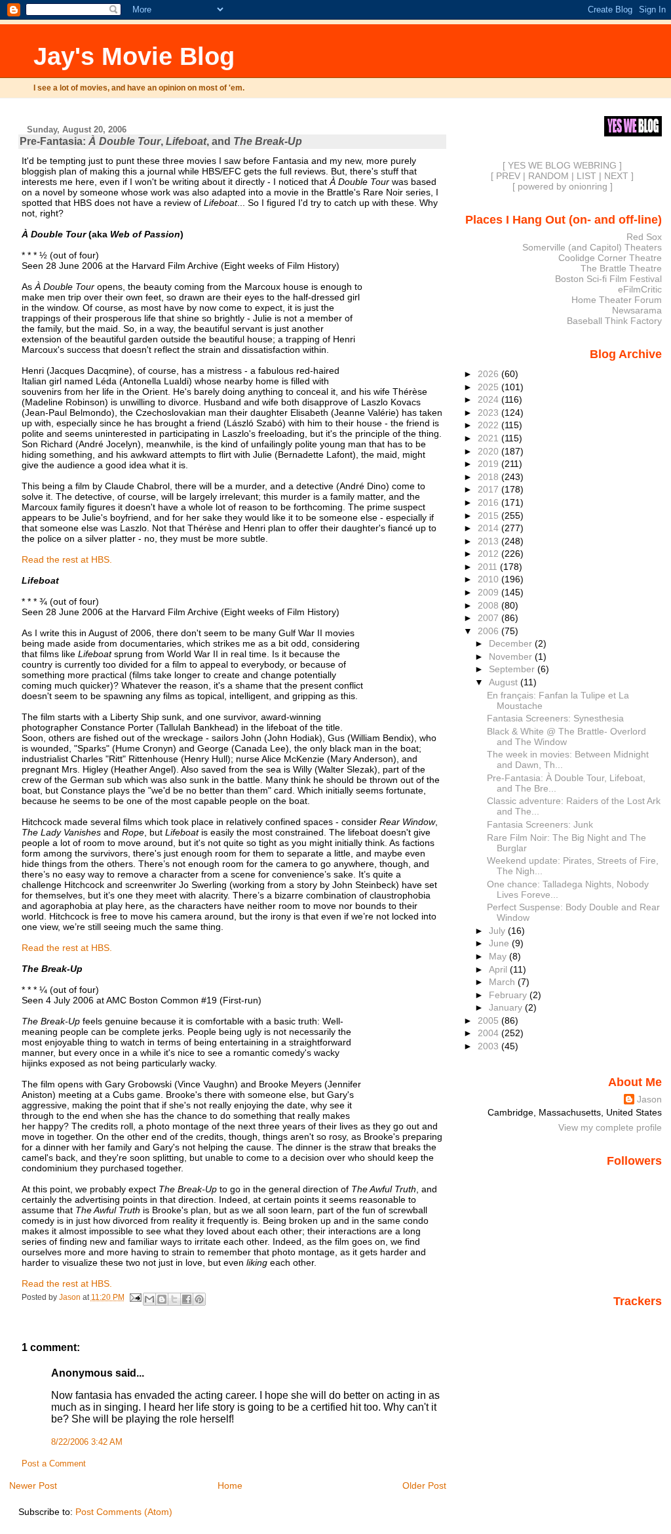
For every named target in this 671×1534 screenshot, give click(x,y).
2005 (489, 1020)
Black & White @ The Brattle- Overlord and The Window (566, 736)
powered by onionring (562, 186)
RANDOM (548, 176)
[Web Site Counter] (639, 1319)
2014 (489, 528)
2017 (489, 489)
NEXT (616, 176)
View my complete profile (610, 1127)
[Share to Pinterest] (199, 1299)
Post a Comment (54, 1463)
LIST (586, 176)
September (513, 669)
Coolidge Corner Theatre (610, 257)
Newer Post (33, 1485)
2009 (489, 592)
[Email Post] (135, 1297)
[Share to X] (174, 1299)
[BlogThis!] (161, 1299)
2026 (489, 374)
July (498, 930)
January (507, 1007)
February (509, 995)
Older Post (424, 1485)
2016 (489, 502)
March (503, 982)
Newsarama (637, 310)
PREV (508, 176)
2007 (489, 618)
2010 (489, 579)
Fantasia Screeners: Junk (540, 824)
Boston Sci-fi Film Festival (608, 278)
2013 (489, 541)
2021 (489, 438)
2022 (489, 425)
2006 (489, 631)
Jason (649, 1099)
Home (230, 1485)
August (504, 682)
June (500, 943)
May (499, 956)
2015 (489, 515)
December (512, 643)
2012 (489, 553)
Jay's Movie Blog (134, 56)
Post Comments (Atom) (123, 1511)
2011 (489, 566)
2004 (489, 1033)
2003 (489, 1046)
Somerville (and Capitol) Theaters (592, 247)
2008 (489, 605)
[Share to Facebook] (186, 1299)
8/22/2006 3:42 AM (87, 1442)
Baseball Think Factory (614, 320)
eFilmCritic (640, 289)
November (512, 656)
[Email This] (149, 1299)
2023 (489, 412)
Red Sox (644, 237)
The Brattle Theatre (621, 268)
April (499, 969)
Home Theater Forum (616, 299)
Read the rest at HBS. (67, 559)
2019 (489, 463)
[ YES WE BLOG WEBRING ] (562, 165)
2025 (489, 387)
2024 (489, 399)
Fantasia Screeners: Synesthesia (555, 718)
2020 (489, 451)
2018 (489, 477)
